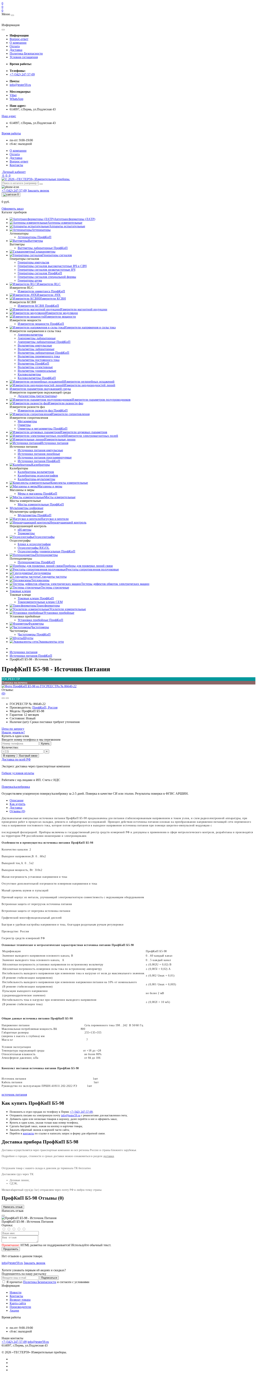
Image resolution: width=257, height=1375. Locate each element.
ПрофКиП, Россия (44, 707)
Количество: (10, 747)
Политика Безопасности (26, 53)
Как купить (17, 804)
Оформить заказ (12, 208)
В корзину (9, 755)
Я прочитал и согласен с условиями (47, 1282)
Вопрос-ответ (19, 39)
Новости (15, 1292)
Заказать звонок (38, 190)
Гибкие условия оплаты (18, 773)
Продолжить (10, 1249)
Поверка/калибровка (16, 786)
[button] (9, 116)
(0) (3, 693)
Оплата (15, 46)
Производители (20, 1307)
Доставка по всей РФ (16, 759)
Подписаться (49, 1277)
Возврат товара (20, 1299)
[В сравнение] (7, 698)
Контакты (16, 165)
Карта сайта (18, 1303)
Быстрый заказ (28, 755)
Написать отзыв (12, 1206)
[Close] (3, 1215)
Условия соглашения (24, 57)
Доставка (16, 50)
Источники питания (23, 652)
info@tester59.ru (20, 84)
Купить (45, 743)
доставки (108, 1156)
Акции (14, 1310)
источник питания (14, 1094)
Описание (16, 800)
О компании (18, 42)
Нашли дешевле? (13, 732)
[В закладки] (3, 698)
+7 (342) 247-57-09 (22, 74)
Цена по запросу (13, 728)
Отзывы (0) (17, 811)
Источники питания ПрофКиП (31, 655)
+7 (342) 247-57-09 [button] (14, 1341)
